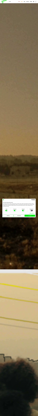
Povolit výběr (19, 215)
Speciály (27, 1)
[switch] (15, 210)
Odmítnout (8, 215)
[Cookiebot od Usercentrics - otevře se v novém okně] (32, 199)
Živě (19, 1)
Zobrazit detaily (32, 213)
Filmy (24, 1)
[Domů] (4, 1)
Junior (22, 1)
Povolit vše (29, 215)
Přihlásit (31, 1)
